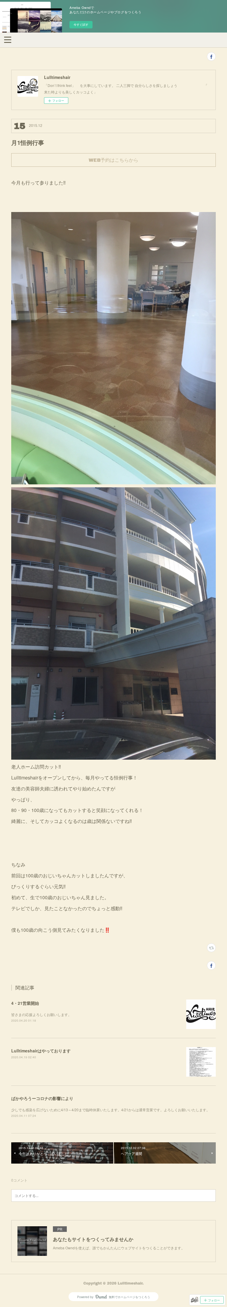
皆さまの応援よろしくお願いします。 (41, 1014)
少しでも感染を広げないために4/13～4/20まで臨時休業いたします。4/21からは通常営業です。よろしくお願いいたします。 (110, 1109)
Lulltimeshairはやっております (41, 1051)
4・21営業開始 (25, 1003)
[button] (7, 39)
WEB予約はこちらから (113, 159)
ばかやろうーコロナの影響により (42, 1098)
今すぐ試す (81, 24)
